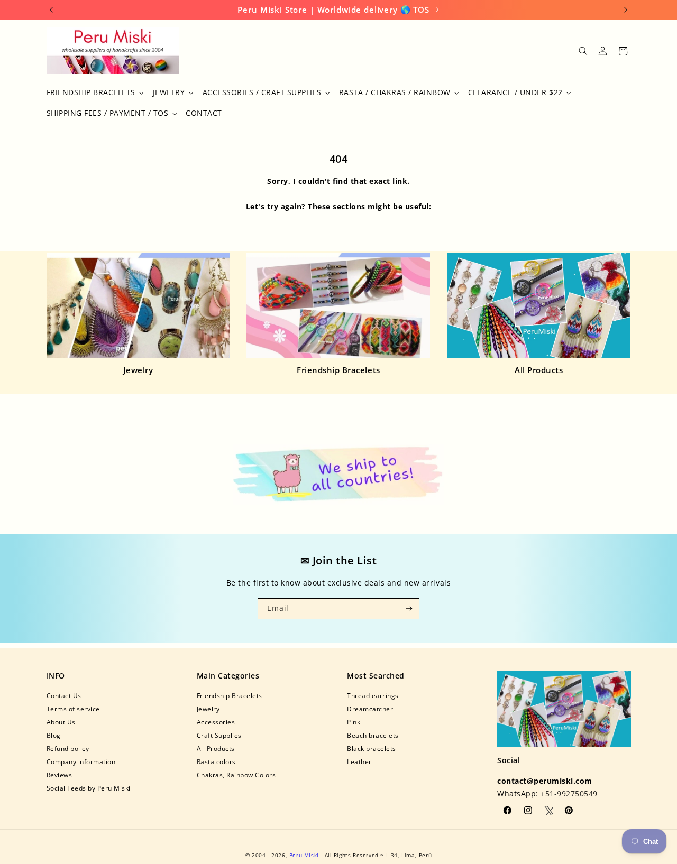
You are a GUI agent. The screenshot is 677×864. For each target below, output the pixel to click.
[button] (94, 92)
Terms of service (73, 708)
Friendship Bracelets (338, 370)
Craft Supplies (219, 735)
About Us (61, 722)
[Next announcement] (625, 9)
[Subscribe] (409, 608)
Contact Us (64, 695)
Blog (54, 735)
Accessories (216, 722)
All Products (539, 370)
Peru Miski (304, 855)
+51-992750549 (569, 793)
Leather (359, 761)
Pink (353, 722)
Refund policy (68, 748)
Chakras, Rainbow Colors (236, 774)
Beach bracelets (373, 735)
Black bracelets (371, 748)
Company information (81, 761)
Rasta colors (216, 761)
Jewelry (138, 370)
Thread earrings (373, 695)
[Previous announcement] (51, 9)
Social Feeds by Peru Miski (89, 788)
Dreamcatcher (370, 708)
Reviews (59, 774)
